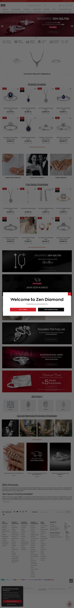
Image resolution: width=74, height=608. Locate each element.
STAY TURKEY (23, 309)
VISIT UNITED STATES (51, 309)
